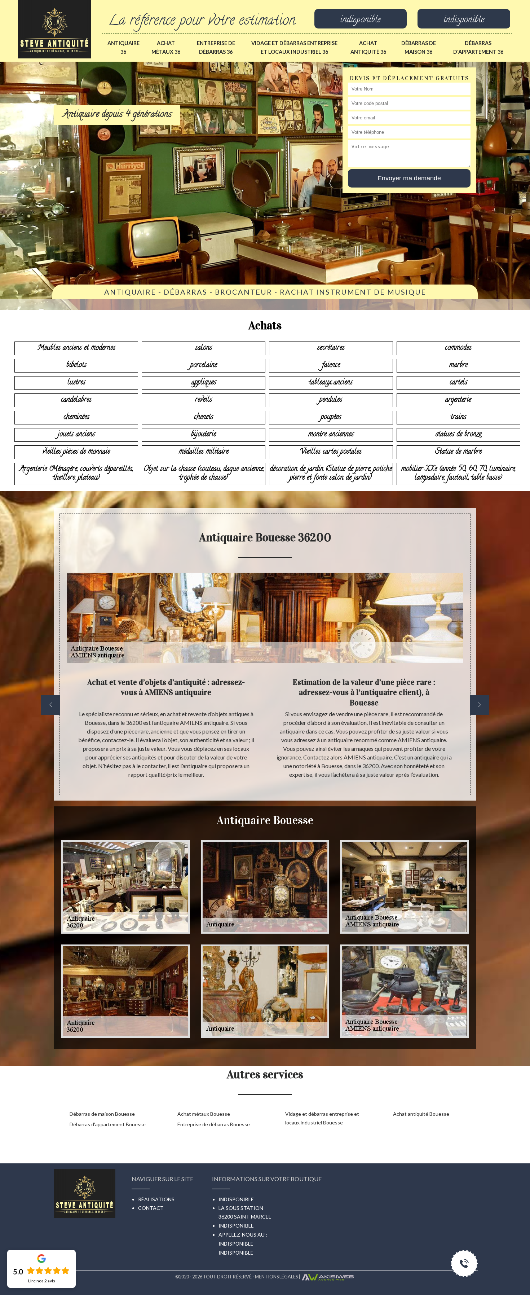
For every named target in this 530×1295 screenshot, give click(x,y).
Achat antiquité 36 (368, 47)
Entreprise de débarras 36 (216, 47)
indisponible (360, 20)
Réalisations (156, 1199)
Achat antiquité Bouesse (421, 1114)
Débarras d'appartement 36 (478, 47)
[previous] (50, 705)
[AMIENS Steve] (54, 28)
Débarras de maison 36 (418, 47)
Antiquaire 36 (123, 47)
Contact (151, 1208)
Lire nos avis (41, 1280)
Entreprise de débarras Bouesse (213, 1124)
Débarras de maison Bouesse (102, 1114)
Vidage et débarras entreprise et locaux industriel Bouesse (322, 1118)
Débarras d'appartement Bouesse (108, 1124)
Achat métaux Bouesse (203, 1114)
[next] (479, 705)
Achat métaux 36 (165, 47)
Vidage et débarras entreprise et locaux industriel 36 (294, 47)
